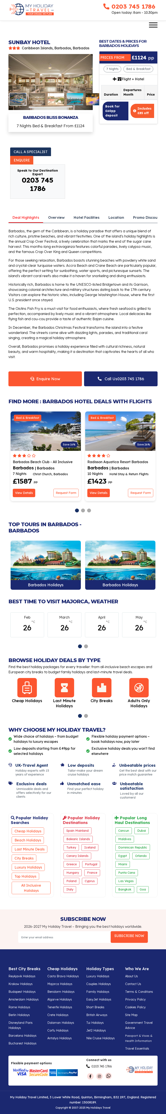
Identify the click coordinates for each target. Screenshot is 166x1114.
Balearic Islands (78, 839)
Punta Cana (126, 873)
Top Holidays (25, 876)
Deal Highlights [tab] (26, 217)
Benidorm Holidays (61, 992)
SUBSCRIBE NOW (129, 936)
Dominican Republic (132, 847)
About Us (131, 976)
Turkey (71, 847)
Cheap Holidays (27, 831)
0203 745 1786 (133, 6)
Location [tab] (116, 217)
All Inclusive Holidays (31, 888)
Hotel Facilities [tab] (86, 217)
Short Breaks (95, 1007)
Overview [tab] (56, 217)
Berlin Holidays (19, 1015)
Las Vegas (126, 881)
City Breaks (24, 858)
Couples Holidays (98, 984)
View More (46, 565)
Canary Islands (77, 856)
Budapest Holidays (22, 992)
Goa (143, 889)
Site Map (131, 1015)
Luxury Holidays (28, 867)
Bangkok (124, 889)
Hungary (72, 873)
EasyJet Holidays (98, 999)
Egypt (122, 856)
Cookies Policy (135, 1007)
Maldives (124, 839)
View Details (24, 493)
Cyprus (90, 881)
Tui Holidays (95, 1023)
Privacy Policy (135, 999)
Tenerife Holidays (59, 1007)
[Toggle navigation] (153, 25)
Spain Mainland (77, 831)
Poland (71, 881)
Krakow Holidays (20, 984)
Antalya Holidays (59, 1038)
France (92, 873)
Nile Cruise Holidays (100, 1038)
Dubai (141, 831)
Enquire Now (47, 378)
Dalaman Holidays (60, 1023)
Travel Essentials (137, 1048)
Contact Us (133, 984)
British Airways (96, 1015)
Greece (71, 864)
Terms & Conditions (139, 992)
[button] (14, 82)
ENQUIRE (22, 160)
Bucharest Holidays (22, 1043)
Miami (122, 864)
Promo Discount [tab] (147, 217)
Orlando (141, 856)
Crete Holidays (58, 1015)
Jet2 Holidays (96, 1030)
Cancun (123, 831)
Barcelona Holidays (22, 1036)
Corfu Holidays (58, 1030)
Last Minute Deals (29, 849)
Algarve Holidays (59, 999)
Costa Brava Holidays (63, 976)
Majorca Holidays (59, 984)
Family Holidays (97, 992)
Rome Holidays (19, 1007)
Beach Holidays (27, 840)
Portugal (91, 864)
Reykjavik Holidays (21, 976)
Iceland (90, 847)
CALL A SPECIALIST (31, 152)
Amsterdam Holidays (23, 999)
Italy (69, 889)
